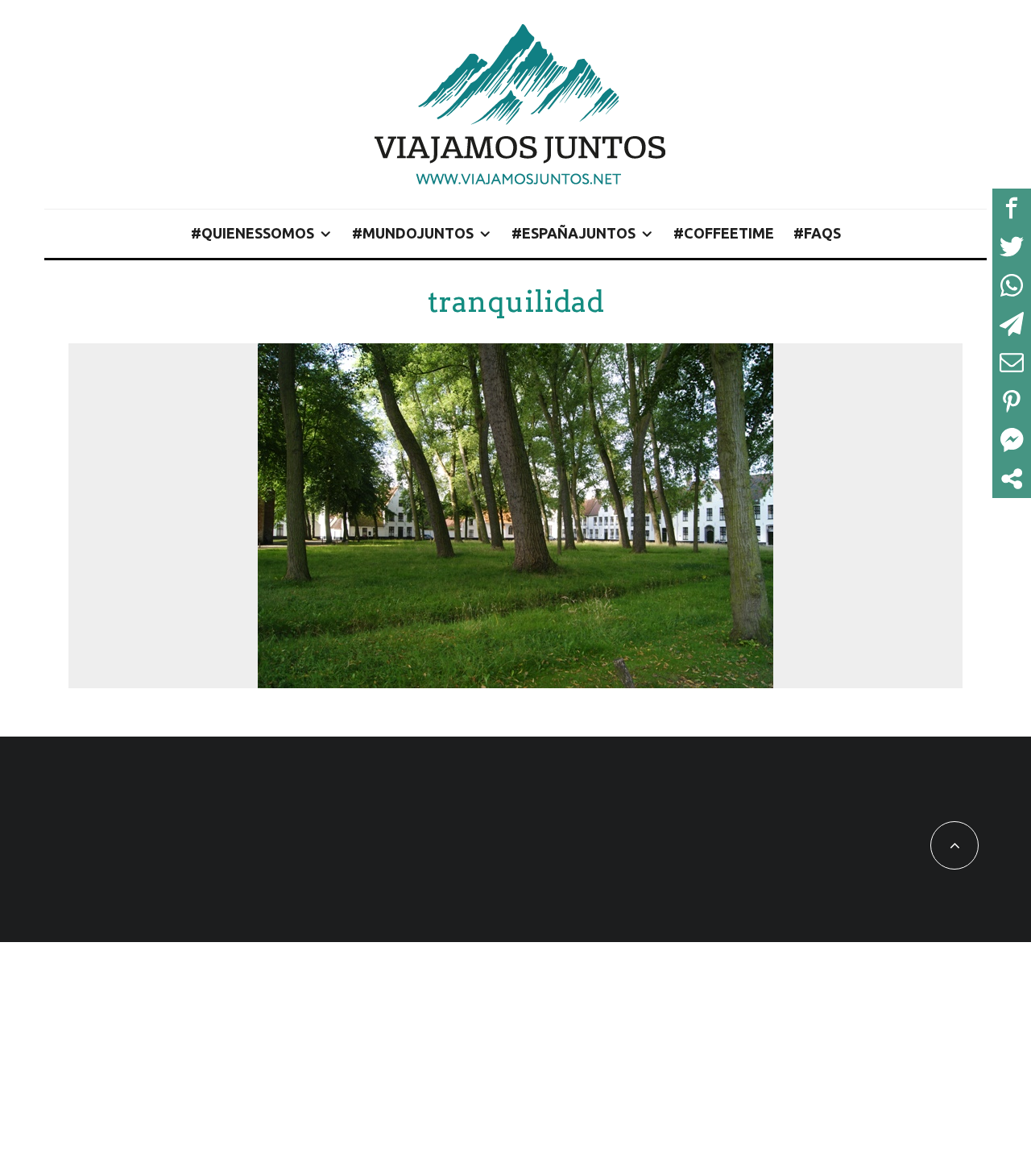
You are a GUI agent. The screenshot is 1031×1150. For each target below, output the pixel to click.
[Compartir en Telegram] (1011, 324)
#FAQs (817, 233)
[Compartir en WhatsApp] (1011, 285)
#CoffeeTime (723, 233)
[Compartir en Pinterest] (1011, 401)
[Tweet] (1011, 246)
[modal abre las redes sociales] (1011, 478)
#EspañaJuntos (573, 233)
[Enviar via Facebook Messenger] (1011, 440)
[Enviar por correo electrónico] (1011, 362)
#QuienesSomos (252, 233)
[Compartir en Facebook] (1011, 208)
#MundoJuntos (413, 233)
